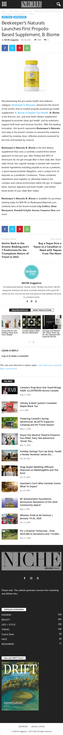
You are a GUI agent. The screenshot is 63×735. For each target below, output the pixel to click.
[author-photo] (31, 272)
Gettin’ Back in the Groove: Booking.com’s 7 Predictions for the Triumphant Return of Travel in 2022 (15, 250)
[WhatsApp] (27, 48)
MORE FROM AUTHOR (42, 310)
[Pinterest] (19, 48)
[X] (36, 302)
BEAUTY (6, 620)
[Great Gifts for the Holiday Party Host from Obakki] (11, 322)
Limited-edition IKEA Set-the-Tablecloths (30, 331)
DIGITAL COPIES (38, 726)
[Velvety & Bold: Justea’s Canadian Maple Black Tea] (10, 407)
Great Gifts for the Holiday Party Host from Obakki (9, 332)
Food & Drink (8, 634)
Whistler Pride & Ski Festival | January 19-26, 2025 (36, 517)
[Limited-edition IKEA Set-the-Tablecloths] (31, 322)
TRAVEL (6, 629)
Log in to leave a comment (15, 356)
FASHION (6, 615)
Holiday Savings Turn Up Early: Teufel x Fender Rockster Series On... (40, 453)
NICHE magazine (11, 40)
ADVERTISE (23, 726)
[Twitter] (12, 48)
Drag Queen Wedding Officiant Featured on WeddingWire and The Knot (39, 470)
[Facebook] (5, 48)
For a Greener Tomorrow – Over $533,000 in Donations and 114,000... (40, 532)
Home (4, 11)
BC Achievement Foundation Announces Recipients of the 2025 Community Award (39, 502)
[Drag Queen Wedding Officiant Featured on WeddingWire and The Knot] (10, 470)
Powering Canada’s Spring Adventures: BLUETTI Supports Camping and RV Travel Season (37, 421)
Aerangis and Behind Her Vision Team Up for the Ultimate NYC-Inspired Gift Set (51, 333)
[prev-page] (29, 342)
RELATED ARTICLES (20, 310)
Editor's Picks (27, 11)
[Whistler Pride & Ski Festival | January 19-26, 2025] (10, 519)
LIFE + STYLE (14, 11)
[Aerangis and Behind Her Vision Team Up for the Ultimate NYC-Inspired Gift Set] (51, 322)
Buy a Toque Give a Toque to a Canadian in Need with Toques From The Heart (47, 248)
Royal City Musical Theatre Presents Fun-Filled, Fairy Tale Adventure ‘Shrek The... (40, 438)
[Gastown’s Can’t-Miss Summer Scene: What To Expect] (10, 487)
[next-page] (33, 342)
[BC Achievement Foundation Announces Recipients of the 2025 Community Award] (10, 502)
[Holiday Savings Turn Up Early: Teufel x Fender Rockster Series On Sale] (10, 455)
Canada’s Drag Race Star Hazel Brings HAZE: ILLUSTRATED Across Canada (40, 389)
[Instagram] (32, 578)
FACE (4, 639)
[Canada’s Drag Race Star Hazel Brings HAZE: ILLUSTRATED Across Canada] (10, 390)
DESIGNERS (8, 644)
